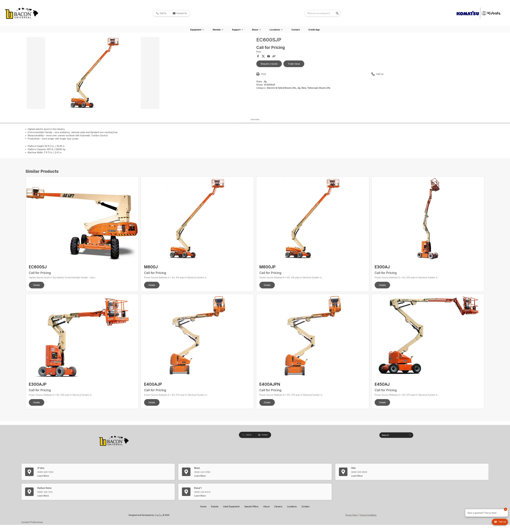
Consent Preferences (32, 522)
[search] (337, 13)
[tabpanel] (140, 73)
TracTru (158, 515)
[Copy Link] (273, 56)
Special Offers (251, 506)
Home (203, 506)
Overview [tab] (255, 119)
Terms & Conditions (368, 515)
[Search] (410, 435)
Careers (278, 506)
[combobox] (323, 13)
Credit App (314, 29)
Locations (292, 506)
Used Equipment (231, 506)
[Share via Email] (268, 56)
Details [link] (36, 285)
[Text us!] (500, 522)
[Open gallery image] (93, 73)
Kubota (214, 506)
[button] (161, 13)
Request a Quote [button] (269, 63)
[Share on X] (263, 56)
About (266, 506)
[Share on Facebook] (258, 56)
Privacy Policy (351, 515)
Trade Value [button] (294, 63)
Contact (295, 29)
